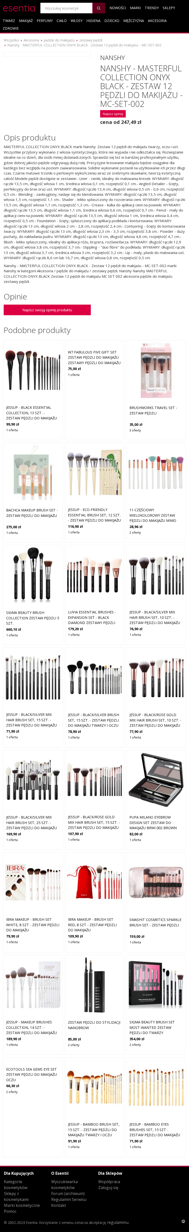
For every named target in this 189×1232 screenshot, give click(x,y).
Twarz (9, 20)
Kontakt (58, 1205)
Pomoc (10, 1211)
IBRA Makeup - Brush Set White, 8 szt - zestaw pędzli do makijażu (32, 924)
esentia (19, 7)
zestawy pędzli (90, 40)
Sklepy (169, 7)
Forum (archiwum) (68, 1193)
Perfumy (45, 20)
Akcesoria (157, 20)
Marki (135, 7)
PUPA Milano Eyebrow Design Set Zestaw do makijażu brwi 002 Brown (153, 822)
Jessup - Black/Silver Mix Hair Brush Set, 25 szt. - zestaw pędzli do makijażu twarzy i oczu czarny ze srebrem (31, 828)
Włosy (76, 20)
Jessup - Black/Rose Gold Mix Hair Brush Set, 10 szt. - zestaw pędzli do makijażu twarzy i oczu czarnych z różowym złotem (155, 725)
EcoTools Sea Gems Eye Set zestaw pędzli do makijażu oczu (31, 1074)
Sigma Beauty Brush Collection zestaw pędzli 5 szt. (32, 618)
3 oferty (135, 430)
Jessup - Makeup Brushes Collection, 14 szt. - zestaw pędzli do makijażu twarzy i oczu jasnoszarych (31, 1033)
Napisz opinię (113, 114)
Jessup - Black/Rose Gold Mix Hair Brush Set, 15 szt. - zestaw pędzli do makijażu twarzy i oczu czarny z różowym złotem (94, 828)
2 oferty (135, 532)
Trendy (152, 7)
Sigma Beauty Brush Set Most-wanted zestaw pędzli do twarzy (152, 1027)
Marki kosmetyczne (22, 1205)
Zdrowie (11, 28)
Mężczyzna (133, 20)
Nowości (118, 7)
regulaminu (117, 1222)
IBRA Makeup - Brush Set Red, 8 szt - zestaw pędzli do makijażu (92, 924)
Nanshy (112, 57)
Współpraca (109, 1181)
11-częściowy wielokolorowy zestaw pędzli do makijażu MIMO (152, 515)
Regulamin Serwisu (68, 1199)
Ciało (62, 20)
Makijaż (26, 20)
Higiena (93, 20)
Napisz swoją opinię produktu (47, 309)
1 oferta (12, 430)
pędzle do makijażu (59, 40)
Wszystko (11, 40)
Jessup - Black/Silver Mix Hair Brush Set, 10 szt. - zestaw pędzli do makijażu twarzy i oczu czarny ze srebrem (154, 623)
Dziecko (111, 20)
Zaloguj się (108, 1187)
